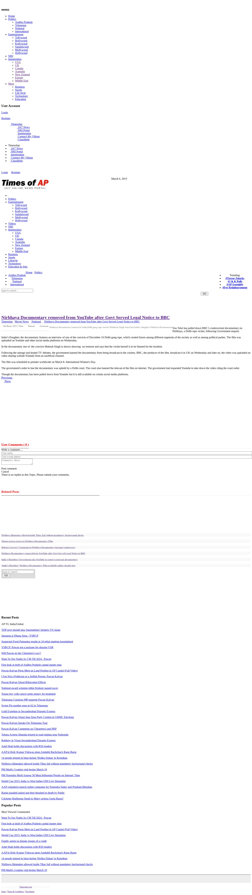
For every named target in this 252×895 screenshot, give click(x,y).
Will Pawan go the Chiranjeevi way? (21, 653)
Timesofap (16, 124)
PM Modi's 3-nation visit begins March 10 (24, 769)
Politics (12, 19)
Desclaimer (29, 891)
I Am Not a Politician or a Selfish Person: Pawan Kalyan (32, 676)
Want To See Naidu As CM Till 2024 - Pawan (26, 659)
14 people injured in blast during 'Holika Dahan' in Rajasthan (34, 757)
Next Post (44, 328)
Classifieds (23, 139)
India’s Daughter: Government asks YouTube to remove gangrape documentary (39, 559)
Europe (19, 77)
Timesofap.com (25, 887)
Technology (21, 96)
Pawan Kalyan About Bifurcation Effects (23, 682)
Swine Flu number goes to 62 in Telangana (24, 705)
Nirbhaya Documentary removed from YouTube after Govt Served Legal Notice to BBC (85, 317)
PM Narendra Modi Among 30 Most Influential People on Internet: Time (40, 775)
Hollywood (21, 52)
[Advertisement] (88, 276)
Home (11, 16)
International (22, 31)
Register (5, 118)
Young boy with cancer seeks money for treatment (28, 693)
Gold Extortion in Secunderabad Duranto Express (28, 711)
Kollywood (21, 43)
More (11, 83)
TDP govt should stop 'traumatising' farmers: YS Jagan (30, 629)
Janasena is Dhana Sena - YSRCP (19, 635)
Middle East (21, 80)
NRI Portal (23, 130)
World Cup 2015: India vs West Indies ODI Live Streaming (33, 781)
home (3, 891)
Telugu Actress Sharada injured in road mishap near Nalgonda (34, 734)
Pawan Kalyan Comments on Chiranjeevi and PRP (29, 728)
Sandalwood (22, 46)
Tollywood (21, 37)
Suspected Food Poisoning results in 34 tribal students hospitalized (37, 641)
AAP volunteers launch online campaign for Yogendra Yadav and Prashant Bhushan (46, 786)
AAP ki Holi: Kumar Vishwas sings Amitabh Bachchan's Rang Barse (38, 752)
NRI (10, 56)
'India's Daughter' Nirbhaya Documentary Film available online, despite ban (38, 565)
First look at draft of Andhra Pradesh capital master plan (31, 664)
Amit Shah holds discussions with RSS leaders (26, 746)
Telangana (20, 25)
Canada (19, 68)
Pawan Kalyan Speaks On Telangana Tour (24, 723)
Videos (12, 223)
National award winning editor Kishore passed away (29, 688)
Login (4, 112)
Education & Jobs (17, 266)
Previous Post (29, 328)
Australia (20, 71)
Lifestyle (13, 260)
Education (20, 99)
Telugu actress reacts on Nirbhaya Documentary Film (27, 541)
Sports (18, 89)
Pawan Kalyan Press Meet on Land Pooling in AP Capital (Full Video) (39, 670)
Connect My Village (28, 136)
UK (17, 65)
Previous (7, 377)
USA (18, 62)
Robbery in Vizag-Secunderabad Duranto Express (28, 740)
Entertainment (15, 34)
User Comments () (15, 444)
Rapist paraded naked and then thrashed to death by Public (33, 792)
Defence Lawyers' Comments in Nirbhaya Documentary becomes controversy (38, 547)
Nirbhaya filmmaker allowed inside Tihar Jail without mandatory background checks (42, 535)
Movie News (22, 321)
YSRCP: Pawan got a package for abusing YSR (27, 647)
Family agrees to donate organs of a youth (24, 841)
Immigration (14, 59)
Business (20, 86)
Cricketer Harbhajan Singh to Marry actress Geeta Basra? (32, 798)
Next (7, 381)
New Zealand (22, 74)
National (19, 28)
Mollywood (21, 49)
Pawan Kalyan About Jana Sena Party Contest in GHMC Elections (37, 717)
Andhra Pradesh (24, 22)
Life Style (20, 93)
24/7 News (23, 127)
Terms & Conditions (15, 891)
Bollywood (21, 40)
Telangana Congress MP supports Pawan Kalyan (27, 699)
